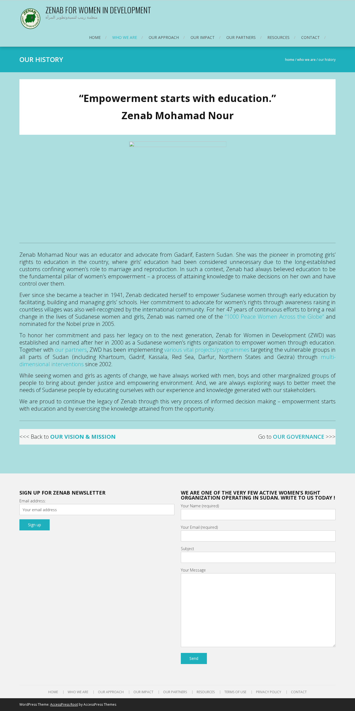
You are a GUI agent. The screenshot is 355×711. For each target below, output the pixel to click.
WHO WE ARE (124, 37)
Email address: (32, 500)
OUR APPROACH (164, 37)
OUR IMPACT (203, 37)
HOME (95, 37)
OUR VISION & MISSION (83, 436)
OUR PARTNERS (241, 37)
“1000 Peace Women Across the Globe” (274, 316)
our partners (71, 349)
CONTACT (310, 37)
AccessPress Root (64, 704)
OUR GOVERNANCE (298, 436)
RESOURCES (278, 37)
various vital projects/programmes (206, 349)
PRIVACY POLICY (268, 692)
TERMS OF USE (235, 692)
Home (289, 59)
